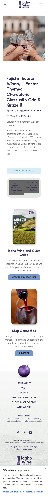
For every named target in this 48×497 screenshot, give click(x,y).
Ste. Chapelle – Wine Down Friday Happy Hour (16, 187)
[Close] (45, 468)
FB (18, 432)
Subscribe (24, 353)
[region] (24, 481)
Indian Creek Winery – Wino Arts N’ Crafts (31, 186)
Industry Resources (24, 397)
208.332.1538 (27, 449)
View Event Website (20, 116)
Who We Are (24, 407)
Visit (24, 388)
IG (23, 432)
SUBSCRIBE (24, 415)
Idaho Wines (24, 383)
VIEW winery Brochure (24, 277)
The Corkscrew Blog (24, 402)
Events (24, 392)
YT (30, 432)
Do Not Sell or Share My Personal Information (23, 492)
